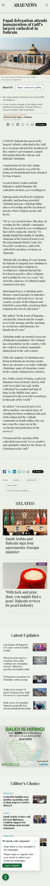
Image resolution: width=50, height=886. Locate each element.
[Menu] (3, 5)
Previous (3, 56)
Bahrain (16, 480)
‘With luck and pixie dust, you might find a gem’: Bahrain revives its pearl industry (23, 599)
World (6, 813)
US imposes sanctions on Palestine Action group (16, 678)
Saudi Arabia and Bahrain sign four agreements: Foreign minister (22, 545)
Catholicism (12, 485)
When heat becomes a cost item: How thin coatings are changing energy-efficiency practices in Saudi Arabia (16, 663)
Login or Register (12, 865)
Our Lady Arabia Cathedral (18, 491)
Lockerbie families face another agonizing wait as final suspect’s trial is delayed (16, 801)
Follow (42, 124)
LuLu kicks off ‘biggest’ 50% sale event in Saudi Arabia (15, 647)
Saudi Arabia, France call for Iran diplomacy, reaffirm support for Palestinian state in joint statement (16, 822)
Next (46, 56)
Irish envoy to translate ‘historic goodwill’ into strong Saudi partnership (17, 705)
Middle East (8, 793)
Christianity (32, 480)
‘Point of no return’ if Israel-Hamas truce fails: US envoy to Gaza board (16, 692)
